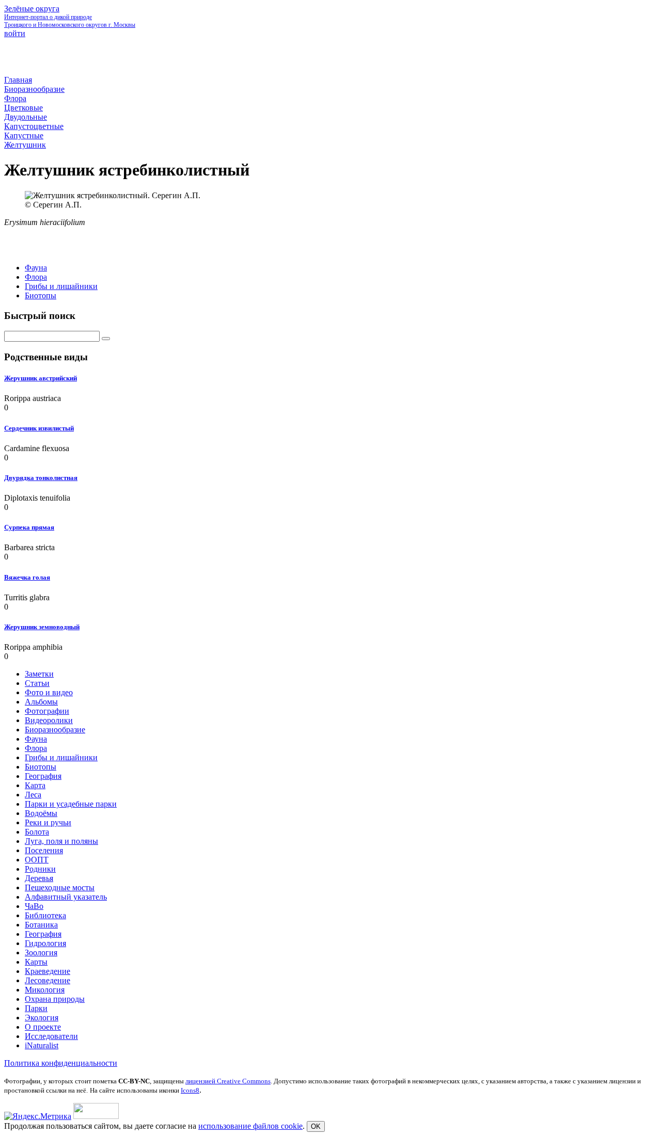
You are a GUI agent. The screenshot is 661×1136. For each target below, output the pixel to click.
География (43, 776)
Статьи (37, 683)
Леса (33, 794)
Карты (36, 961)
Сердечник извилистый (39, 428)
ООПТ (37, 859)
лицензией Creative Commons (228, 1081)
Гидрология (45, 943)
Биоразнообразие (55, 729)
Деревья (39, 878)
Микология (45, 989)
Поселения (44, 850)
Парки (36, 1008)
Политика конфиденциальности (60, 1063)
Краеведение (47, 971)
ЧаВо (34, 906)
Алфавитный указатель (66, 896)
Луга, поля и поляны (61, 841)
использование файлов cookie (250, 1126)
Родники (40, 869)
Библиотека (45, 915)
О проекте (43, 1026)
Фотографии (47, 711)
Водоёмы (41, 813)
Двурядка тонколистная (40, 478)
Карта (35, 785)
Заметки (39, 673)
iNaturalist (41, 1045)
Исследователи (51, 1036)
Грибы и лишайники (61, 286)
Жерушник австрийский (40, 378)
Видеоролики (49, 720)
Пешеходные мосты (60, 887)
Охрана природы (55, 999)
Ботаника (41, 924)
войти (14, 33)
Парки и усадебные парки (71, 803)
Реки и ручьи (48, 822)
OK (316, 1126)
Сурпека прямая (29, 527)
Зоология (41, 952)
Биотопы (40, 295)
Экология (41, 1017)
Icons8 (190, 1090)
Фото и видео (49, 692)
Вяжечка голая (27, 577)
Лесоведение (47, 980)
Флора (36, 277)
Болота (37, 831)
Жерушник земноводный (42, 627)
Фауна (36, 267)
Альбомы (41, 701)
